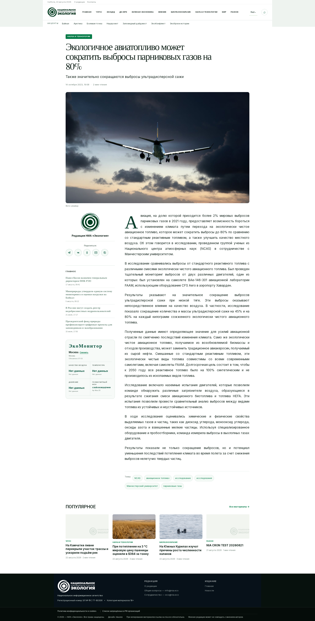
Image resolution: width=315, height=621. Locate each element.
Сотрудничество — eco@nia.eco (161, 594)
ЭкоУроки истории (179, 23)
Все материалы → (239, 506)
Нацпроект (112, 23)
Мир (224, 12)
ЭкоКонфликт (158, 23)
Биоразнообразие (181, 12)
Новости (209, 590)
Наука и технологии (206, 12)
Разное (234, 12)
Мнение (162, 12)
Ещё (253, 12)
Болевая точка (94, 23)
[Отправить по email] (95, 252)
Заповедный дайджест (135, 23)
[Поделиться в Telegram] (69, 252)
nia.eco (119, 617)
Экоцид (111, 12)
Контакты (91, 2)
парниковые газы (172, 486)
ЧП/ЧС (99, 12)
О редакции (79, 2)
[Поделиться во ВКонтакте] (78, 252)
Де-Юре (123, 12)
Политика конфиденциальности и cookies (76, 611)
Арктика (78, 23)
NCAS (137, 478)
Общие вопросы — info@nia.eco (161, 590)
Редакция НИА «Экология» (90, 235)
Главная (86, 12)
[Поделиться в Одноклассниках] (87, 252)
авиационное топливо (157, 478)
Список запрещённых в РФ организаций (121, 611)
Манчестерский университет (142, 486)
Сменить (84, 352)
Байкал (65, 23)
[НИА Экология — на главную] (61, 12)
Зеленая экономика (143, 12)
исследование (183, 478)
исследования (204, 478)
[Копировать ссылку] (104, 252)
